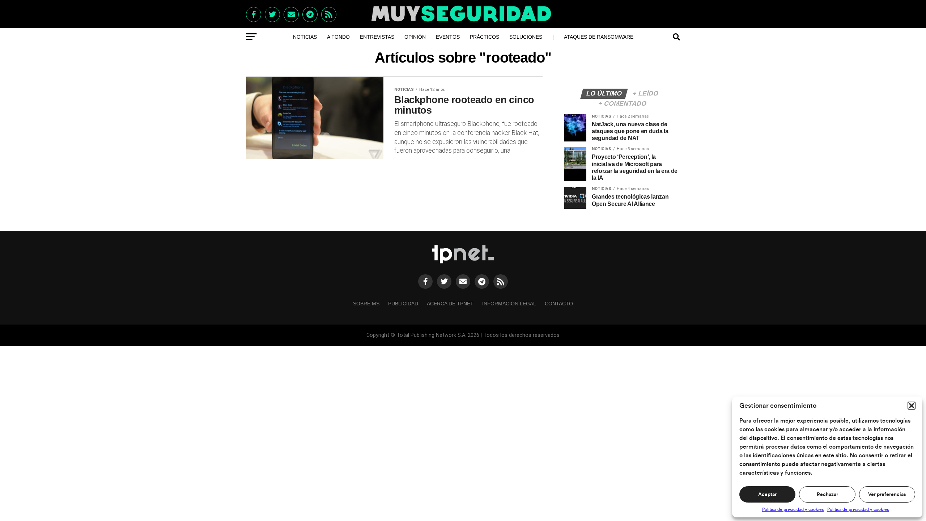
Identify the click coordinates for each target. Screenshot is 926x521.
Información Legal (509, 303)
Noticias (305, 37)
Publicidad (403, 303)
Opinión (415, 37)
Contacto (559, 303)
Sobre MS (366, 303)
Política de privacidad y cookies (793, 509)
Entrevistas (377, 37)
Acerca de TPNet (450, 303)
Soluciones (525, 37)
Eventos (448, 37)
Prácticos (484, 37)
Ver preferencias (887, 494)
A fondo (338, 37)
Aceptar (767, 494)
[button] (911, 405)
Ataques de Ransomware (598, 37)
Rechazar (827, 494)
